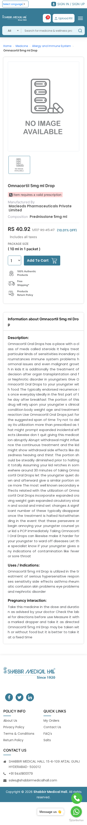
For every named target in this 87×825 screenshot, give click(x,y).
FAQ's (48, 733)
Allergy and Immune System (51, 46)
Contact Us (52, 727)
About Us (10, 720)
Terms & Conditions (18, 733)
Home (7, 46)
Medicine (22, 46)
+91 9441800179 (21, 773)
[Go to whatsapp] (76, 811)
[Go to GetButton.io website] (76, 820)
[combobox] (11, 30)
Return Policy (13, 740)
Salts (47, 740)
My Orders (51, 720)
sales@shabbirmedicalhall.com (33, 780)
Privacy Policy (13, 727)
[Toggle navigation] (80, 18)
